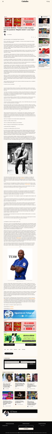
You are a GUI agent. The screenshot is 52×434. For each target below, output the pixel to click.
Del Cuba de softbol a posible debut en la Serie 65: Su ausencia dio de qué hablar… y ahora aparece (7, 403)
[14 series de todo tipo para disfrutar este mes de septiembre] (20, 395)
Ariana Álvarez (27, 184)
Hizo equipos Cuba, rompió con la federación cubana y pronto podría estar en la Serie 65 (44, 45)
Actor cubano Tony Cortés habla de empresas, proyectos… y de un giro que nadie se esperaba (31, 385)
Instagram (11, 306)
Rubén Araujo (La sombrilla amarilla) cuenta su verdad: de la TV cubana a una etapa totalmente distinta (31, 403)
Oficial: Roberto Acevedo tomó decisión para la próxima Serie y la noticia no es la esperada (44, 65)
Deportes (18, 382)
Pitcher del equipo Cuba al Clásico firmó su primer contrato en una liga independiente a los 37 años (20, 385)
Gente (19, 349)
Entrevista (15, 349)
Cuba (8, 349)
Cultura (11, 349)
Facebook (11, 308)
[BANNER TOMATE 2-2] (20, 21)
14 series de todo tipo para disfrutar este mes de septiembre (19, 402)
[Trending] (12, 374)
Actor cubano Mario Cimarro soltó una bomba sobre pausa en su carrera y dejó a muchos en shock (7, 385)
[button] (2, 1)
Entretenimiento (9, 382)
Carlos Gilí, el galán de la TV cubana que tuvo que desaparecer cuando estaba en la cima (44, 25)
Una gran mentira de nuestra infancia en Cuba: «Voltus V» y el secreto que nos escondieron (44, 55)
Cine (5, 349)
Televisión (23, 349)
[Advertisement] (26, 9)
